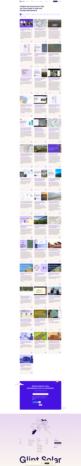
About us (46, 1)
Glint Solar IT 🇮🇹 (39, 445)
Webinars (41, 14)
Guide (44, 14)
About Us (47, 441)
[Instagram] (56, 447)
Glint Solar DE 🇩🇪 (39, 446)
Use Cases (32, 1)
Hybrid (21, 443)
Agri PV (48, 14)
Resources (41, 1)
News (56, 14)
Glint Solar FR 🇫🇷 (39, 448)
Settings (42, 463)
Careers (47, 443)
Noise (59, 14)
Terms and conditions (31, 441)
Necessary (52, 463)
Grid (37, 14)
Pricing (37, 1)
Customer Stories (33, 14)
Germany (21, 16)
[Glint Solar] (40, 459)
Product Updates (27, 14)
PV (53, 14)
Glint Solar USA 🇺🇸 (39, 450)
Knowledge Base (39, 451)
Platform (27, 1)
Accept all (47, 463)
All (20, 14)
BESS (23, 14)
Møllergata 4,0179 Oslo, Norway (56, 441)
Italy (24, 16)
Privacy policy (30, 443)
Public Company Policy (31, 440)
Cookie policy (30, 445)
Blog (50, 14)
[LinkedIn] (54, 447)
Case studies (39, 440)
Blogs (38, 443)
